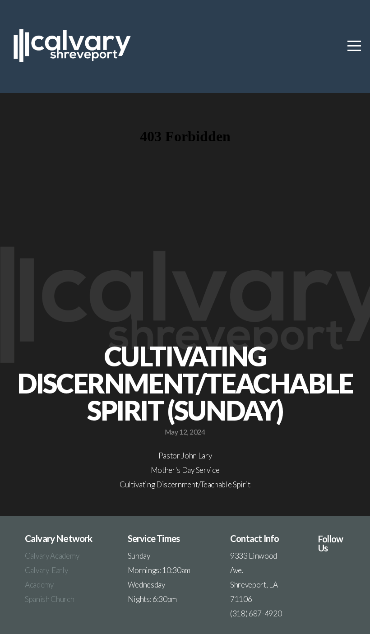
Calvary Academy (52, 555)
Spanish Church (49, 599)
